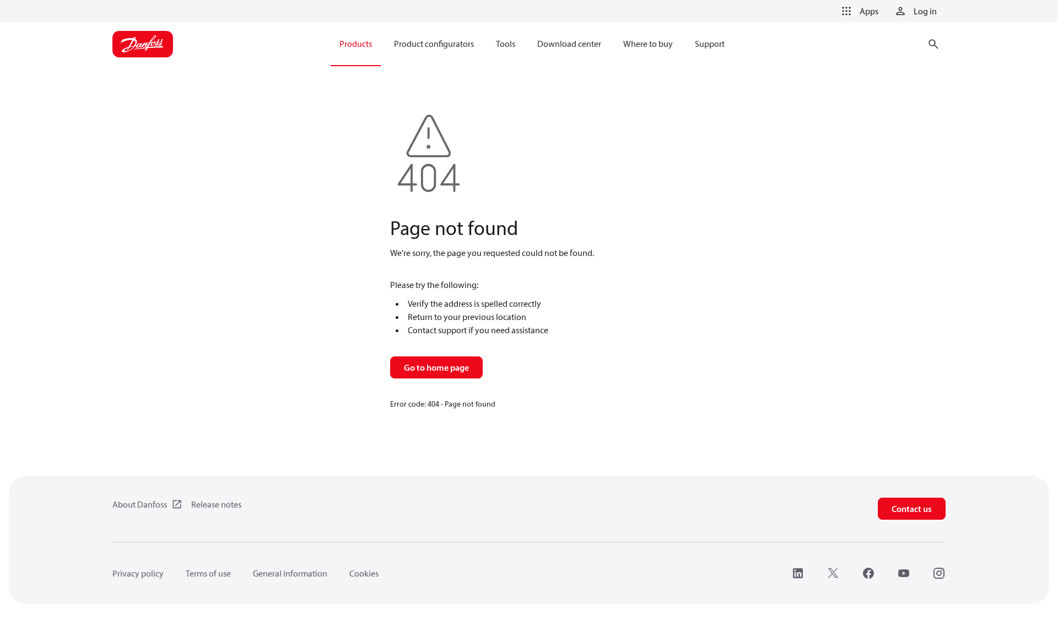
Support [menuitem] (710, 43)
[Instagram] (939, 573)
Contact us (912, 508)
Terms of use (208, 573)
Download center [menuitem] (569, 43)
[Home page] (142, 44)
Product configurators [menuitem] (434, 43)
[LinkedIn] (798, 573)
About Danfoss (139, 504)
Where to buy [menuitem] (648, 43)
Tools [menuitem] (505, 43)
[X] (833, 573)
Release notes (216, 504)
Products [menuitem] (355, 43)
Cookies (364, 573)
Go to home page (436, 367)
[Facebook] (868, 573)
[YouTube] (903, 573)
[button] (858, 11)
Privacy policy (138, 573)
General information (290, 573)
